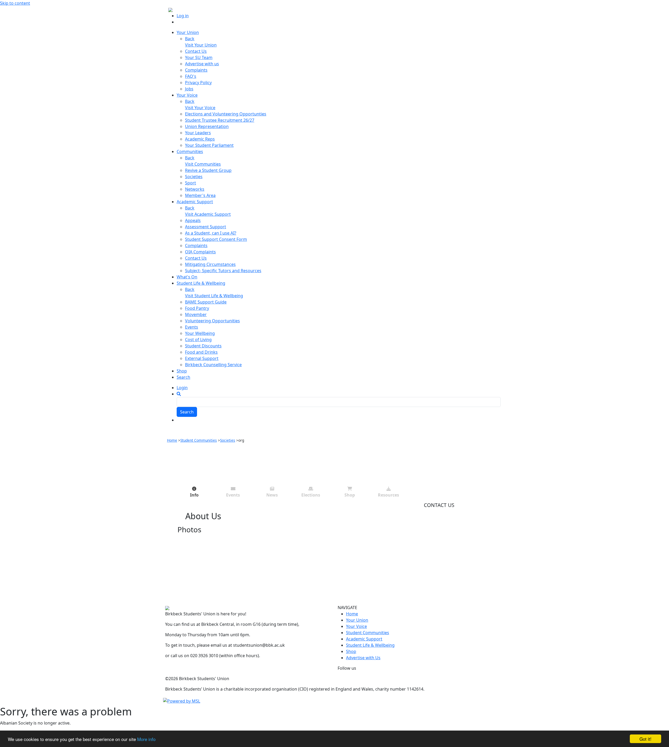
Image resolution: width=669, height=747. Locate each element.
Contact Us (196, 51)
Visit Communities (203, 164)
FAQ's (190, 76)
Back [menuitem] (189, 39)
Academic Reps (200, 139)
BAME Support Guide (206, 302)
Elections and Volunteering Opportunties (225, 114)
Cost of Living (198, 339)
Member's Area (200, 195)
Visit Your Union (201, 45)
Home (172, 440)
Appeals (193, 220)
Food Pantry (197, 308)
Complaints (196, 70)
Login (182, 387)
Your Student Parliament (209, 145)
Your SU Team (198, 57)
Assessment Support (205, 227)
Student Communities (198, 440)
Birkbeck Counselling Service (213, 364)
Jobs (189, 89)
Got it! (645, 739)
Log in (183, 16)
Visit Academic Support (208, 214)
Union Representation (207, 126)
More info (146, 739)
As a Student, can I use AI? (210, 233)
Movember (196, 314)
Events (191, 327)
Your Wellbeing (200, 333)
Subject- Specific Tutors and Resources (223, 270)
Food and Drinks (201, 352)
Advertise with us (202, 64)
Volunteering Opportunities (212, 321)
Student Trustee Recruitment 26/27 (219, 120)
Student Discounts (203, 346)
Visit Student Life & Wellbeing (214, 296)
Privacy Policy (198, 82)
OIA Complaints (200, 252)
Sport (190, 183)
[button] (179, 394)
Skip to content (15, 3)
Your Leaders (198, 133)
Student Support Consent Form (216, 239)
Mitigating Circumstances (210, 264)
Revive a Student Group (208, 170)
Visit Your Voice (200, 107)
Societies (194, 176)
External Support (201, 358)
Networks (194, 189)
